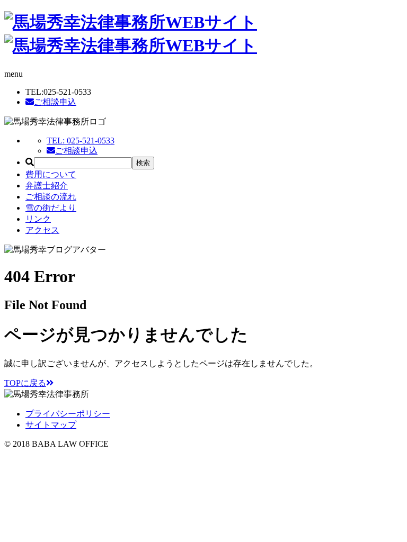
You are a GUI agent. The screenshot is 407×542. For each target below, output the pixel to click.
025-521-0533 (80, 140)
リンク (38, 218)
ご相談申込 (55, 101)
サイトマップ (50, 424)
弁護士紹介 (46, 185)
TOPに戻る (25, 382)
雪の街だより (50, 207)
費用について (50, 174)
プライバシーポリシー (67, 413)
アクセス (42, 229)
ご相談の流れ (50, 196)
